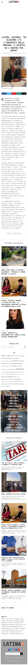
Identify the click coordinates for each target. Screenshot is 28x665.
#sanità (10, 381)
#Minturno (3, 374)
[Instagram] (14, 650)
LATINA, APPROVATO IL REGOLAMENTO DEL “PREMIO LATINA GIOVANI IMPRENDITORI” (13, 335)
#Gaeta (15, 366)
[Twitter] (9, 93)
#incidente (4, 369)
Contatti (13, 661)
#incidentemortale (11, 369)
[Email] (24, 93)
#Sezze (3, 384)
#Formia (19, 363)
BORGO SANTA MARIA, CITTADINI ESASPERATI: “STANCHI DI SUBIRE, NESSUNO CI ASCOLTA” (14, 272)
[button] (24, 347)
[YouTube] (19, 650)
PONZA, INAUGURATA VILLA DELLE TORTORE (13, 494)
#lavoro (3, 372)
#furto (10, 366)
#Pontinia (17, 374)
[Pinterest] (14, 93)
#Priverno (21, 374)
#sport (7, 384)
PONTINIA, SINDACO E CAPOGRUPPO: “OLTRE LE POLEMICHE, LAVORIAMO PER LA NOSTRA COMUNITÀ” (14, 592)
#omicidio (8, 374)
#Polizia (13, 374)
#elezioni (8, 363)
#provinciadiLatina (9, 376)
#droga (3, 363)
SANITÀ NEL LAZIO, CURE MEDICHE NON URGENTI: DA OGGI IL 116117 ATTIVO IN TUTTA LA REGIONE (13, 559)
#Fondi (13, 363)
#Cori (11, 360)
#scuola (15, 381)
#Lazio (7, 372)
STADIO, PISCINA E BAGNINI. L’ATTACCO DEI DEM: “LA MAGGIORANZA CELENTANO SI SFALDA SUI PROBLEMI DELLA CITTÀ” (13, 526)
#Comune (16, 358)
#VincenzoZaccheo (17, 233)
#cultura (22, 360)
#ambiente (4, 355)
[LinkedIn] (16, 650)
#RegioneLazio (5, 379)
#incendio (19, 366)
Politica (24, 53)
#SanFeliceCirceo (5, 381)
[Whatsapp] (19, 93)
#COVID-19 (16, 361)
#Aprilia (10, 355)
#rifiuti (12, 379)
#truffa (3, 386)
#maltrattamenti (21, 372)
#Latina (9, 233)
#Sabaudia (18, 379)
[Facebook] (4, 93)
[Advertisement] (14, 19)
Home (8, 661)
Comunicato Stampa (8, 53)
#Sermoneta (20, 381)
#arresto (16, 355)
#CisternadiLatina (8, 358)
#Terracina (13, 384)
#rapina (17, 376)
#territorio (21, 384)
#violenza (7, 386)
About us (18, 661)
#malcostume (13, 372)
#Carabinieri (21, 355)
